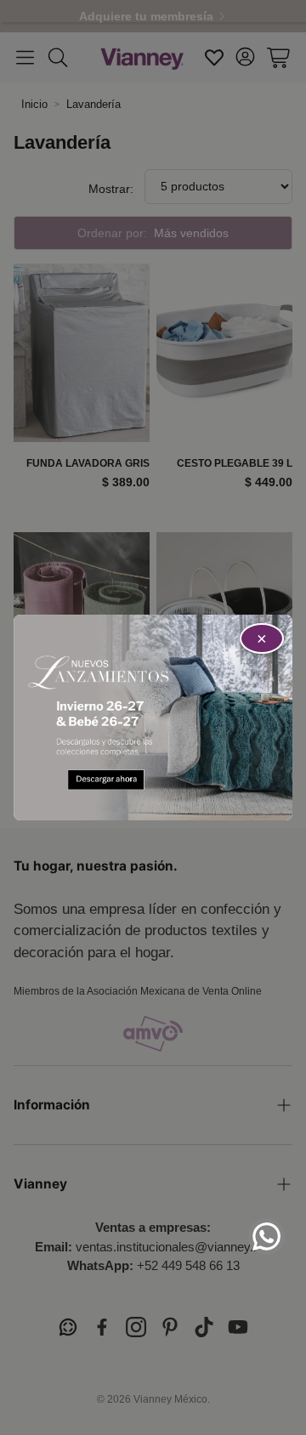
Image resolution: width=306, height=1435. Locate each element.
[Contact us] (266, 1236)
